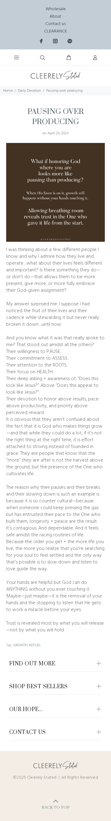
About (55, 16)
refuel (35, 645)
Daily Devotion (29, 91)
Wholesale (56, 9)
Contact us (55, 23)
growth (20, 645)
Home (8, 91)
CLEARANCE (55, 31)
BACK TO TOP (56, 807)
